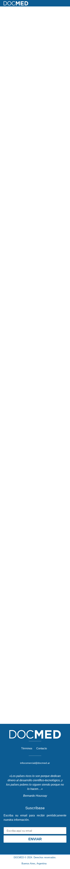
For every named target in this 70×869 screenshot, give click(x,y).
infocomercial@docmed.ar (35, 763)
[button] (65, 3)
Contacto (41, 748)
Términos (26, 748)
